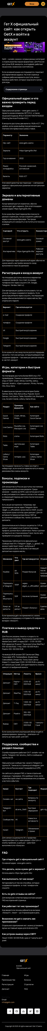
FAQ (26, 989)
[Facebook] (16, 1011)
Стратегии (29, 984)
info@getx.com (8, 1002)
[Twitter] (30, 1011)
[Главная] (11, 4)
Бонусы (27, 980)
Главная (5, 975)
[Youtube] (23, 1011)
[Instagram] (37, 1011)
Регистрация (7, 984)
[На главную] (23, 960)
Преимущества (8, 980)
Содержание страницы (16, 89)
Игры (26, 975)
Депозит (5, 989)
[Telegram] (10, 1011)
